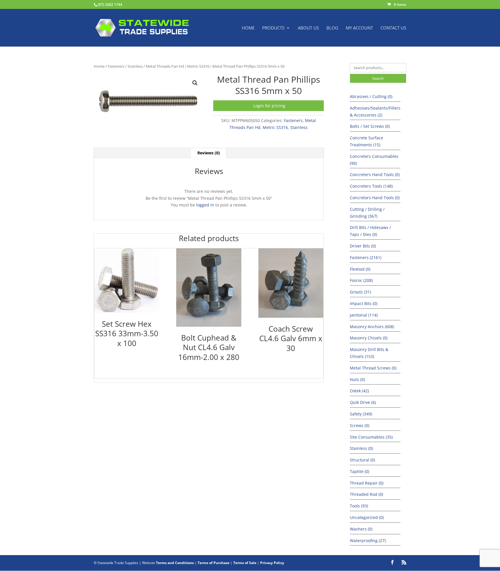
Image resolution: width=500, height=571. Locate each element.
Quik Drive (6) (363, 402)
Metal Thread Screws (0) (373, 368)
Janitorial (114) (364, 315)
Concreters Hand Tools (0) (375, 174)
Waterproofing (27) (368, 540)
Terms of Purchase (213, 562)
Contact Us (393, 28)
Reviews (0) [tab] (208, 153)
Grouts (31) (360, 292)
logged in (205, 205)
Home (248, 28)
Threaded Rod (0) (366, 494)
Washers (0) (361, 529)
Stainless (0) (361, 448)
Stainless (135, 66)
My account (359, 28)
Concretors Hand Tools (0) (375, 197)
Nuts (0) (357, 379)
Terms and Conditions (175, 562)
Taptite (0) (359, 471)
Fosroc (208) (361, 280)
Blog (332, 28)
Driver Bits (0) (363, 246)
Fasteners (116, 66)
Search (378, 78)
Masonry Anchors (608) (372, 326)
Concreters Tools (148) (371, 186)
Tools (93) (359, 506)
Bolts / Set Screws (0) (370, 126)
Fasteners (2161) (365, 257)
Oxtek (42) (359, 390)
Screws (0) (359, 425)
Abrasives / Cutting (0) (371, 96)
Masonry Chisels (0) (368, 338)
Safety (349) (361, 414)
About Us (308, 28)
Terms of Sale (244, 562)
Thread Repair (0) (366, 483)
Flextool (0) (360, 269)
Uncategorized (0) (367, 517)
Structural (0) (362, 460)
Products (273, 28)
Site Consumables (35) (371, 437)
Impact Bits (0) (363, 303)
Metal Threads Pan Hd (165, 66)
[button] (195, 83)
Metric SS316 (198, 66)
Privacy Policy (272, 562)
